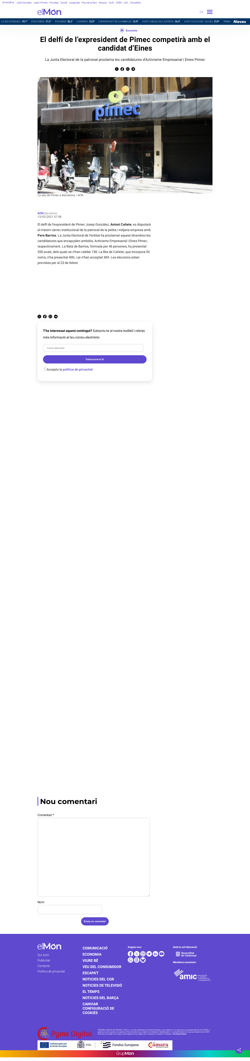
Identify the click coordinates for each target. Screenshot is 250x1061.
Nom (41, 902)
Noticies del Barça (101, 998)
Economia (131, 30)
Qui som (43, 955)
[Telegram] (149, 955)
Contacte (44, 966)
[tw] (137, 955)
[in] (156, 955)
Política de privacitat (51, 971)
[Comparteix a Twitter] (117, 69)
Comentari (46, 815)
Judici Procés (40, 2)
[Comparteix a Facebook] (122, 69)
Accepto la (70, 369)
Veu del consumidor (102, 967)
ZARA (119, 2)
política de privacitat (78, 369)
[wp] (131, 961)
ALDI (111, 2)
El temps (91, 991)
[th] (137, 961)
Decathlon (135, 2)
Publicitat (44, 960)
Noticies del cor (98, 979)
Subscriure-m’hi (95, 359)
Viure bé (90, 960)
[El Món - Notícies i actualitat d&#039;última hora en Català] (30, 17)
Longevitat (74, 2)
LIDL (126, 2)
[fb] (131, 955)
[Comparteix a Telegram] (133, 69)
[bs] (143, 961)
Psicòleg (53, 2)
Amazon (103, 2)
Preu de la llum (89, 2)
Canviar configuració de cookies (98, 1008)
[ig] (143, 955)
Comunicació (95, 948)
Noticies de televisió (102, 985)
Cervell (63, 2)
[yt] (161, 955)
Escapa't (90, 973)
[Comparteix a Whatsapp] (128, 69)
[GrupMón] (125, 1053)
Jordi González (24, 2)
